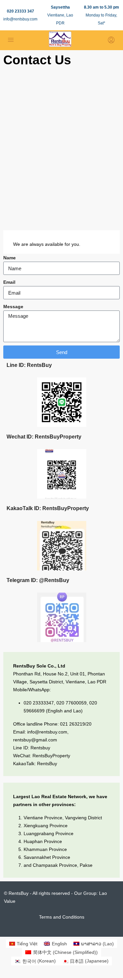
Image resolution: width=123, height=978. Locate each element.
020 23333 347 (20, 11)
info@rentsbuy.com (20, 19)
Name (9, 257)
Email (9, 282)
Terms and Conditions (61, 917)
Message (13, 306)
